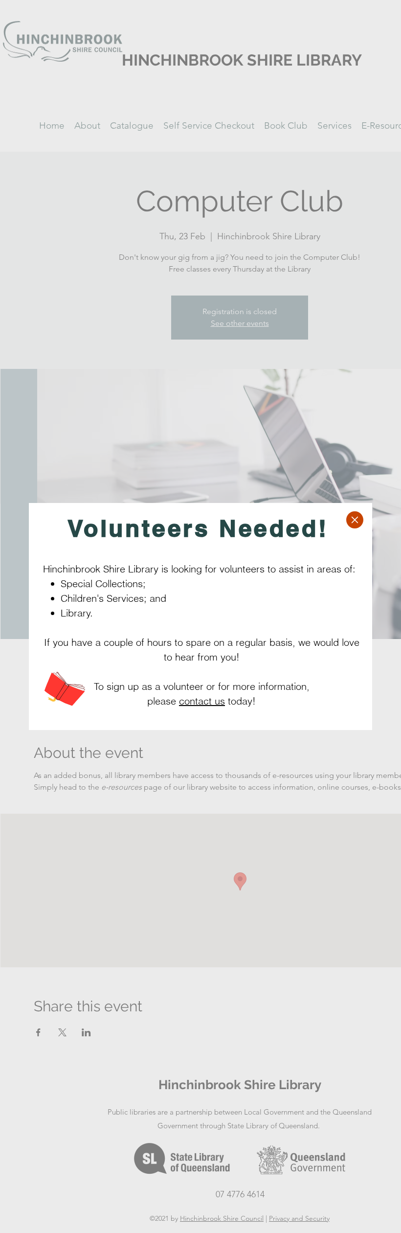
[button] (354, 519)
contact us (202, 701)
